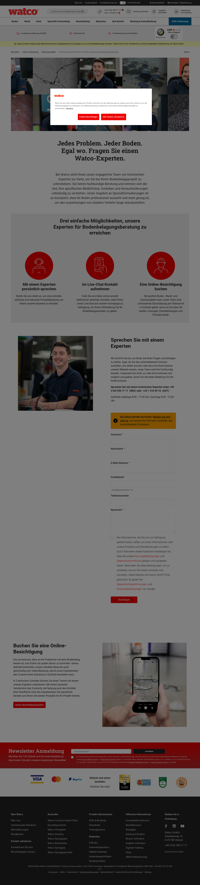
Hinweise (69, 108)
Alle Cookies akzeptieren (113, 117)
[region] (101, 107)
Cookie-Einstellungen (88, 117)
